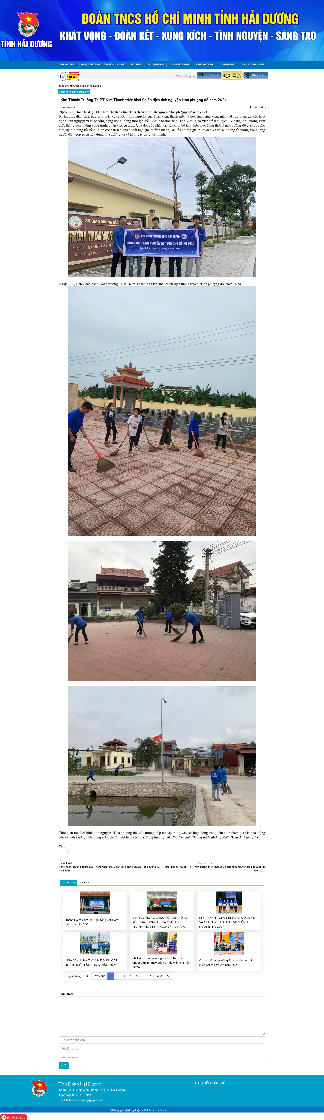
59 (169, 976)
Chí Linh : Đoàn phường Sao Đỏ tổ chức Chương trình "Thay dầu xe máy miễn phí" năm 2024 (161, 962)
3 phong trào (204, 64)
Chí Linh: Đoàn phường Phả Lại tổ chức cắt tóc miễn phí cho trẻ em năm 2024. (228, 962)
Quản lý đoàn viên (252, 64)
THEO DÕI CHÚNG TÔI (210, 1083)
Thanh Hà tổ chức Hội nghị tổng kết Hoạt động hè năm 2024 (92, 922)
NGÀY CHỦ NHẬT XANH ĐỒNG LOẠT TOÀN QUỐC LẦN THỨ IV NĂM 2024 (91, 962)
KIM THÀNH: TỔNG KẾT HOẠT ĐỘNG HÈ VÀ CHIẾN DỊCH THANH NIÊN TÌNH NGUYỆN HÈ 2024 (227, 922)
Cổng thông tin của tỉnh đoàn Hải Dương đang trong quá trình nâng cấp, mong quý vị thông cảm (189, 76)
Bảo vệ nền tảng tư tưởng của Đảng (102, 64)
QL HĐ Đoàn (227, 64)
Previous (99, 976)
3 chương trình (179, 64)
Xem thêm (83, 882)
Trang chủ (67, 64)
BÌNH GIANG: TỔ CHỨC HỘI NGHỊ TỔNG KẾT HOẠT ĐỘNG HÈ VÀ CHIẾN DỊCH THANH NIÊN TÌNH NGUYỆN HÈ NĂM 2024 (159, 922)
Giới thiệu (136, 64)
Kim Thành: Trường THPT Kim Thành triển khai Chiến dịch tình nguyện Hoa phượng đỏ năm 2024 (109, 868)
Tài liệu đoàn (156, 64)
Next (159, 976)
